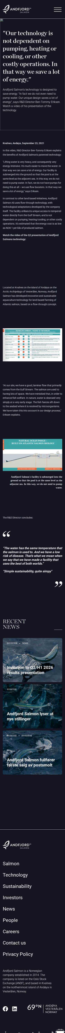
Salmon (11, 863)
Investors (13, 897)
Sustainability (17, 886)
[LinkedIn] (14, 1008)
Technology (15, 875)
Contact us (14, 943)
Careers (11, 931)
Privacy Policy (18, 954)
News (9, 909)
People (10, 920)
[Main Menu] (58, 9)
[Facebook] (5, 1008)
